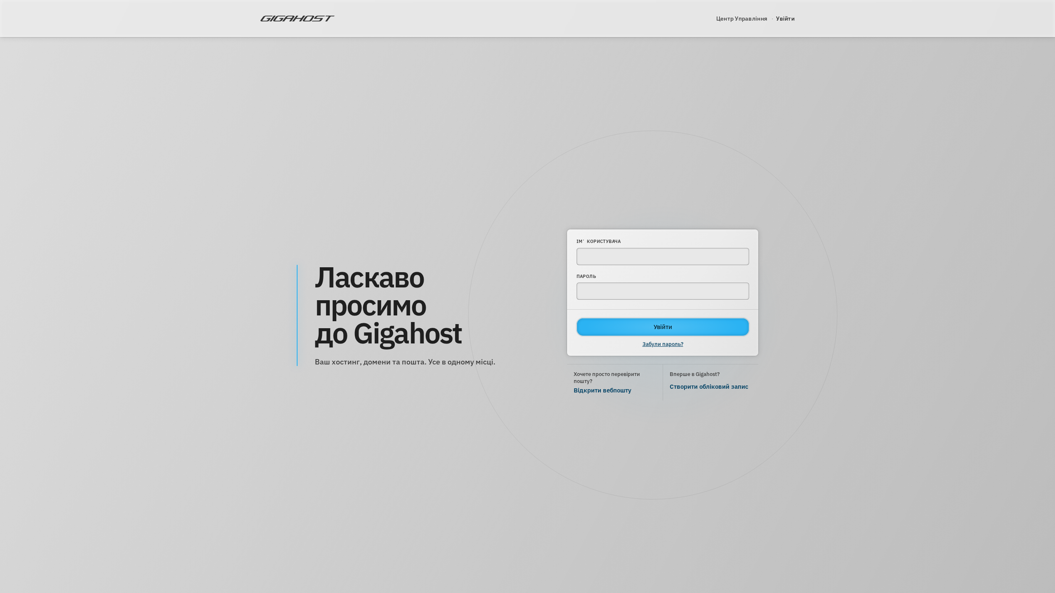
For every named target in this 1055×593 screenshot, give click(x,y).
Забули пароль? (662, 344)
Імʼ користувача (599, 241)
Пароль (586, 276)
